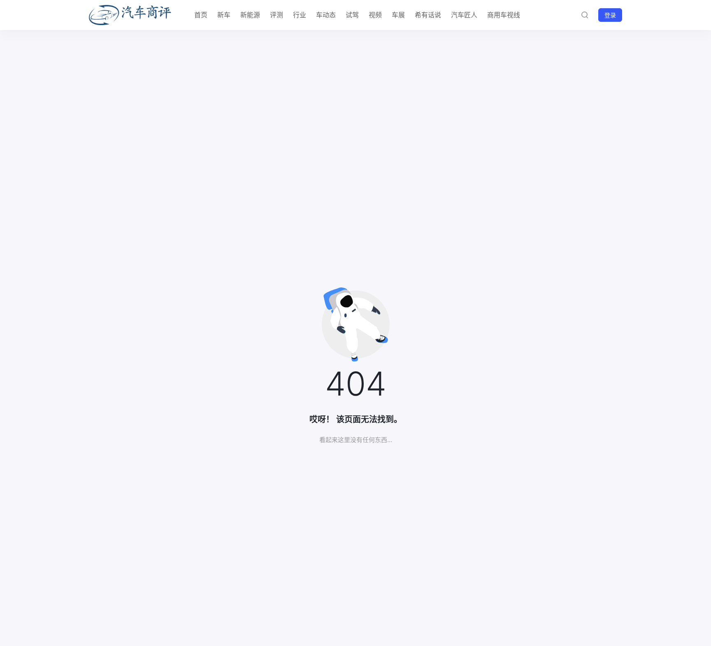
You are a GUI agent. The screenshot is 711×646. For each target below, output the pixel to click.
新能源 (250, 15)
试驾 (352, 15)
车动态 (326, 15)
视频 (375, 15)
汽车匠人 (464, 15)
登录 (610, 15)
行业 (299, 15)
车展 (398, 15)
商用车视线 (503, 15)
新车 (223, 15)
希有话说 (428, 15)
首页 (200, 15)
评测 (276, 15)
